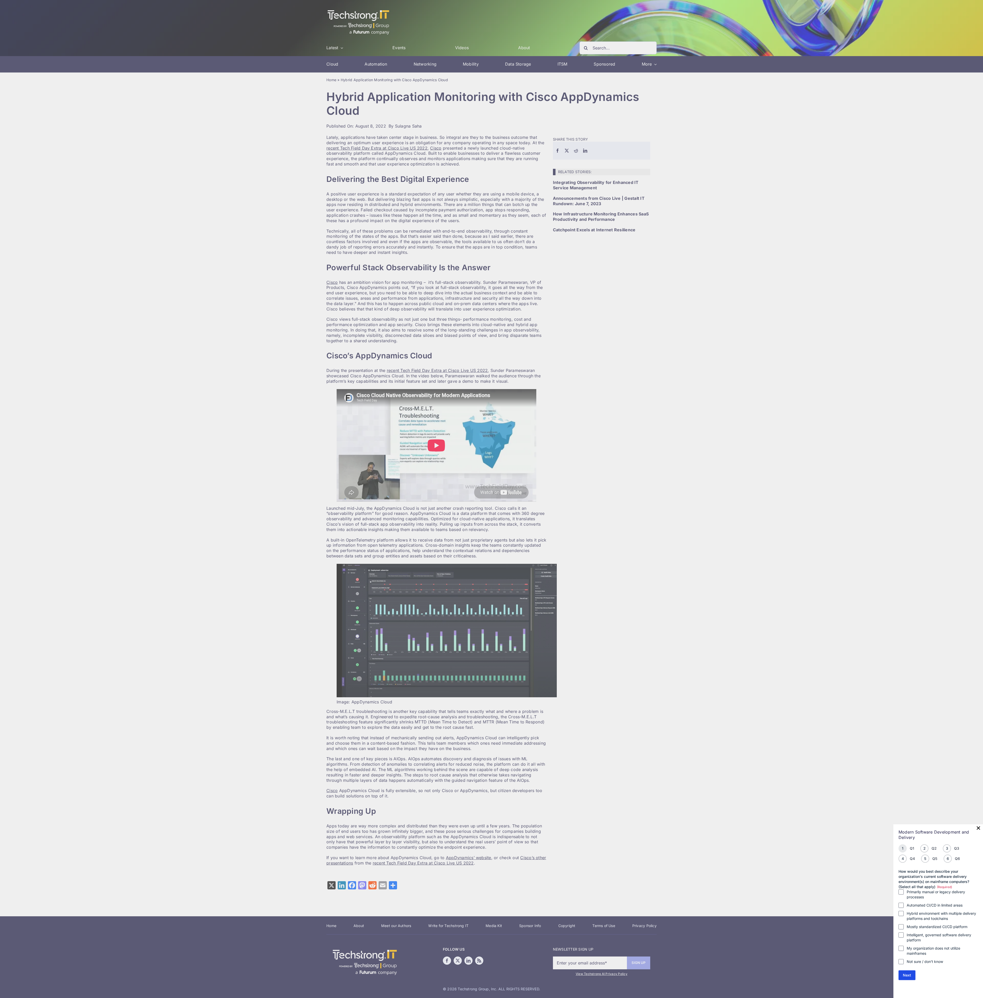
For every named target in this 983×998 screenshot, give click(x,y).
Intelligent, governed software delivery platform (939, 937)
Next (907, 975)
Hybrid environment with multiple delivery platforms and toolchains (941, 916)
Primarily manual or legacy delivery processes (936, 894)
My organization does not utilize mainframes (933, 950)
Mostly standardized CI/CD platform (937, 926)
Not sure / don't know (925, 961)
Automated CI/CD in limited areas (935, 905)
